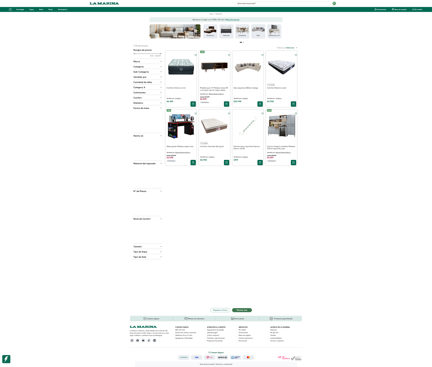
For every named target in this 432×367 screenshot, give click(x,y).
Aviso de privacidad (207, 364)
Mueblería (219, 14)
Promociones (381, 9)
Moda (41, 9)
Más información (233, 20)
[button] (147, 61)
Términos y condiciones (224, 364)
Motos (50, 9)
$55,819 (157, 56)
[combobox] (285, 3)
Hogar (31, 9)
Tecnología (20, 9)
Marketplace (62, 9)
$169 (151, 56)
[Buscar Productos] (334, 3)
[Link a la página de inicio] (211, 14)
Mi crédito (418, 9)
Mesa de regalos (400, 9)
